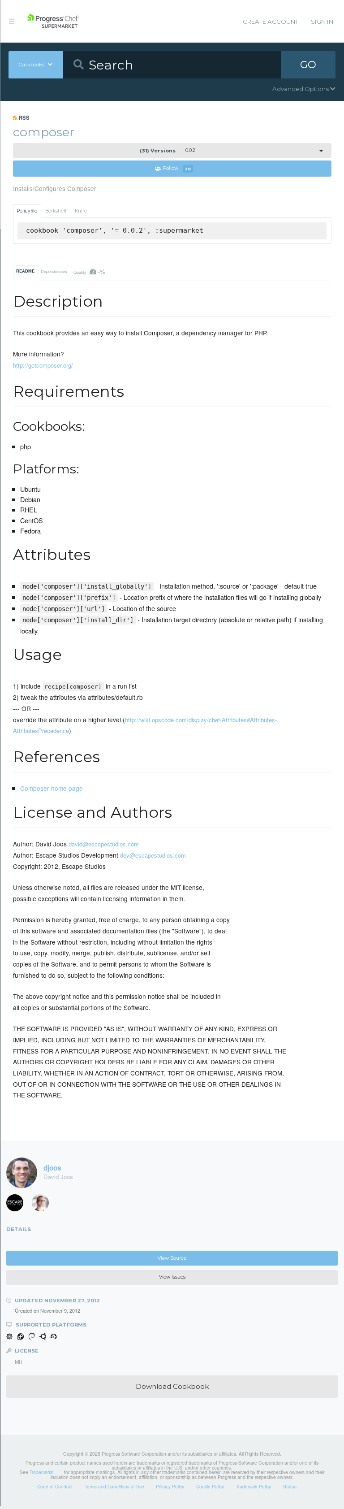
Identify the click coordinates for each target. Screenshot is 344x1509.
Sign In (322, 21)
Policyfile (27, 211)
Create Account (270, 21)
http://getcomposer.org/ (43, 365)
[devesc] (18, 1205)
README (25, 271)
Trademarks (41, 1472)
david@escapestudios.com (104, 844)
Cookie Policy (210, 1486)
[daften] (43, 1205)
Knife (81, 211)
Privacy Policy (170, 1486)
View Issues (172, 1277)
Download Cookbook (172, 1386)
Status (290, 1486)
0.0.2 (167, 150)
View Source (172, 1258)
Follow (177, 169)
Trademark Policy (253, 1486)
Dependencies (54, 271)
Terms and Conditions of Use (114, 1486)
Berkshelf (56, 211)
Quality (89, 271)
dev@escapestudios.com (153, 855)
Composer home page (51, 788)
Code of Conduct (55, 1486)
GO (308, 64)
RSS (23, 117)
